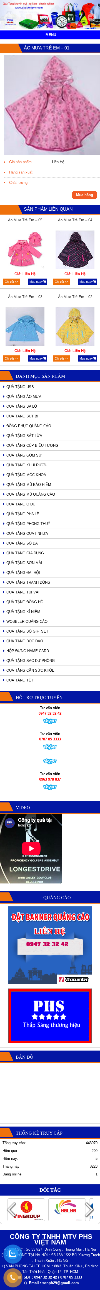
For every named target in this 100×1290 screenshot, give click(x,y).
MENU (51, 35)
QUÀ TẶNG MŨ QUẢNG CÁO (30, 494)
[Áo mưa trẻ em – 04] (75, 250)
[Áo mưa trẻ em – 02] (75, 327)
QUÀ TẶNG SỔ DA (22, 543)
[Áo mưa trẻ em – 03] (25, 327)
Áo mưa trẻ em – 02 (75, 297)
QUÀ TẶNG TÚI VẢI (22, 592)
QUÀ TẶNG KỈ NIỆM (23, 612)
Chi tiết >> (11, 281)
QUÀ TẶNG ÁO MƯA (23, 397)
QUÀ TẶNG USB (20, 387)
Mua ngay (36, 281)
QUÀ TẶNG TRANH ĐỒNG (28, 582)
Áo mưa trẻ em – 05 (25, 220)
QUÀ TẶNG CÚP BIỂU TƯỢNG (32, 445)
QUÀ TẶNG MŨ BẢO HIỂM (28, 485)
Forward (89, 1210)
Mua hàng (84, 195)
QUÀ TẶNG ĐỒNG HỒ (24, 602)
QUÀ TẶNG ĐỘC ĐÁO (24, 641)
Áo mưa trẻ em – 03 (25, 297)
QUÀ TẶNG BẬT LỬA (24, 436)
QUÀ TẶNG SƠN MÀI (24, 563)
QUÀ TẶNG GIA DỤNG (25, 553)
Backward (11, 1210)
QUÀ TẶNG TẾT (19, 680)
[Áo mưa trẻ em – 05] (25, 250)
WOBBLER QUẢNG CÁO (27, 621)
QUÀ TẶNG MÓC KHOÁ (26, 475)
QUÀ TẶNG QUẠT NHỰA (27, 533)
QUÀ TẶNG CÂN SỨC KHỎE (30, 670)
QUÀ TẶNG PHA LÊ (22, 514)
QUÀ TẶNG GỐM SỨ (24, 455)
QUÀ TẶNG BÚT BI (22, 416)
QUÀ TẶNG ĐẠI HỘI (23, 573)
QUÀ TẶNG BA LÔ (21, 406)
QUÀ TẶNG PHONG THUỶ (28, 524)
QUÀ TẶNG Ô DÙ (20, 504)
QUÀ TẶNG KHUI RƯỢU (26, 465)
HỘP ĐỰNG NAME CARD (27, 651)
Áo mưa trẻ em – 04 (75, 220)
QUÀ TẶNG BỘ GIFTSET (27, 631)
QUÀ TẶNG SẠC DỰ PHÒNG (30, 661)
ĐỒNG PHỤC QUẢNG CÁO (28, 426)
